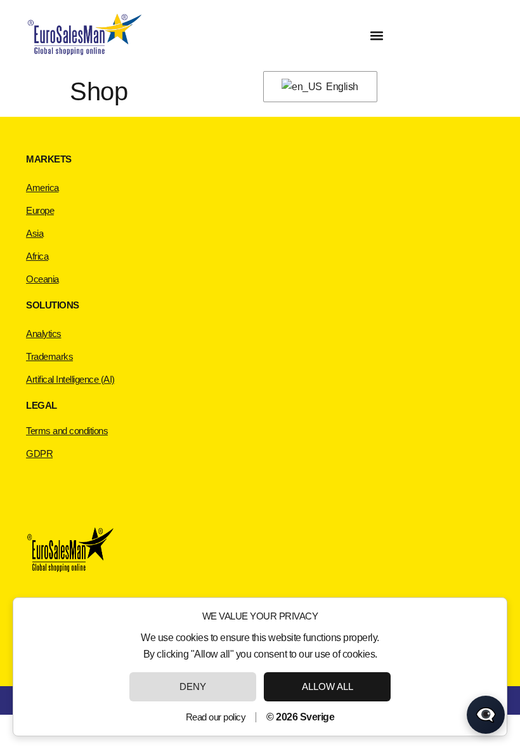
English (341, 86)
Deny (192, 686)
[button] (376, 35)
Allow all (327, 686)
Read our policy (216, 717)
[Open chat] (486, 715)
